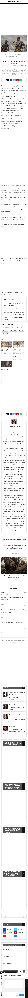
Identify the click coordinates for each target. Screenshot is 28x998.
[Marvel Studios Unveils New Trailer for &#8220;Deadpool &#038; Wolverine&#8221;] (6, 344)
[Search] (26, 2)
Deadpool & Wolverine (10, 88)
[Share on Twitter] (14, 80)
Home (6, 54)
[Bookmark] (24, 559)
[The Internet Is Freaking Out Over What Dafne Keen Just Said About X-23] (6, 364)
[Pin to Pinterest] (17, 80)
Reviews (12, 54)
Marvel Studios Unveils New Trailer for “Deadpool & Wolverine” (6, 349)
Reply (25, 592)
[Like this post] (7, 80)
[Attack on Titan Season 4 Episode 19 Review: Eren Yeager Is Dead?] (14, 565)
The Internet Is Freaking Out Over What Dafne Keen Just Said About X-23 (6, 370)
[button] (2, 569)
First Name (6, 949)
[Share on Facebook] (11, 80)
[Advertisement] (14, 18)
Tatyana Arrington (7, 65)
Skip (17, 995)
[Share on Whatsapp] (20, 80)
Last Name (6, 956)
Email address (7, 964)
